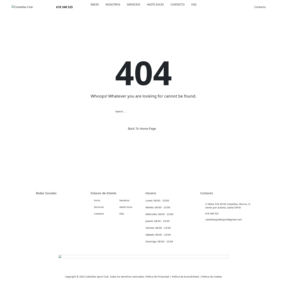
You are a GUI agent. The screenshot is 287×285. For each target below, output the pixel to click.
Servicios (133, 4)
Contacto (178, 4)
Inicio (95, 4)
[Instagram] (37, 200)
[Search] (171, 111)
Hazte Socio (155, 4)
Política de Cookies (211, 276)
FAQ (193, 4)
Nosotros (113, 4)
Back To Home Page (142, 129)
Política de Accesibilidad (185, 276)
